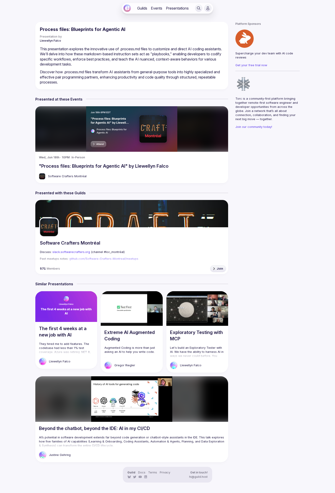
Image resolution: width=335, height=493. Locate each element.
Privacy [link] (165, 472)
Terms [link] (152, 472)
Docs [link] (141, 472)
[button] (198, 8)
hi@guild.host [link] (198, 476)
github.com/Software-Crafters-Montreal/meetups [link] (103, 258)
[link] (127, 8)
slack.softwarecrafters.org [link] (71, 252)
